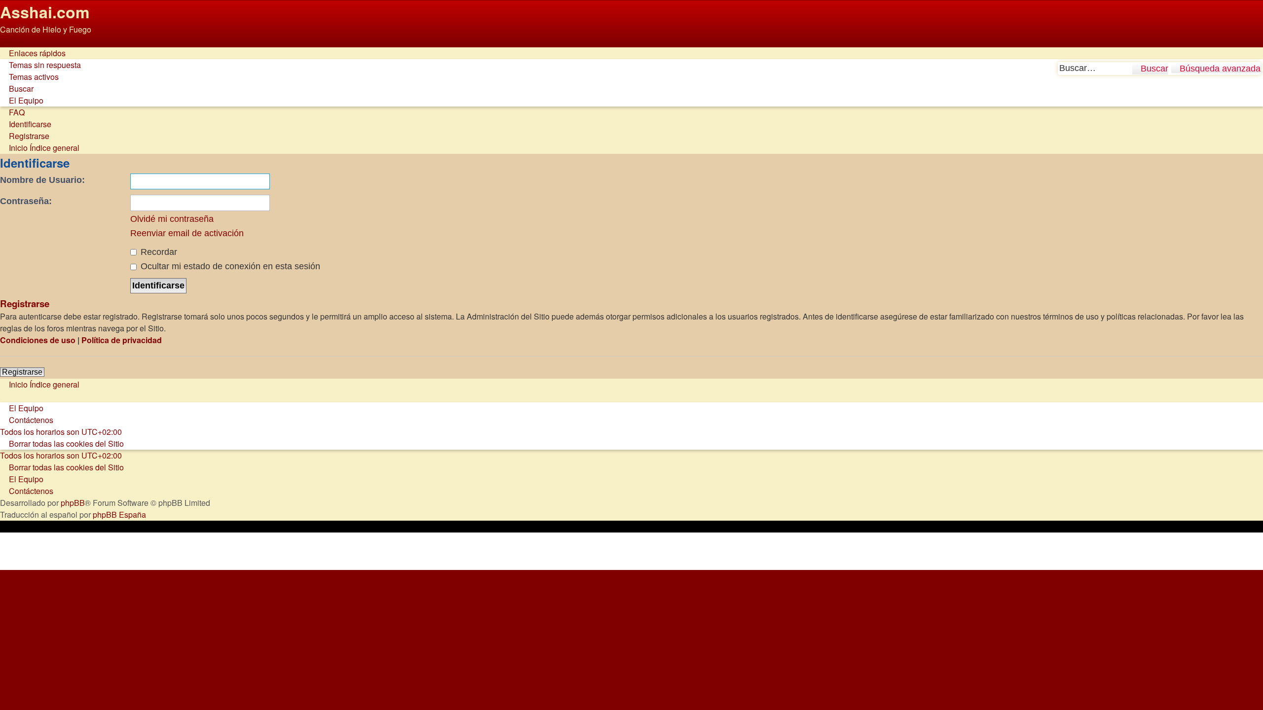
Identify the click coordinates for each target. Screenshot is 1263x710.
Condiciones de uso (37, 340)
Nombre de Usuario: (42, 180)
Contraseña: (26, 201)
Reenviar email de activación (187, 233)
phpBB (73, 502)
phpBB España (119, 514)
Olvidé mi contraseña (172, 219)
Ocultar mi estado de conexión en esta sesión (229, 266)
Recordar (157, 252)
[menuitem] (40, 65)
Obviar (11, 41)
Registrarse (22, 372)
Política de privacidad (121, 340)
